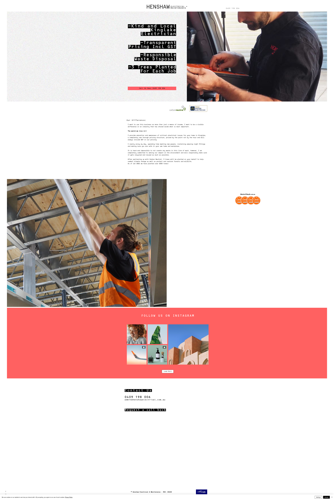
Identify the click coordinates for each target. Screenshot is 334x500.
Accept (326, 497)
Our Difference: (136, 120)
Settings (318, 497)
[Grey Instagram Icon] (6, 494)
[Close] (332, 497)
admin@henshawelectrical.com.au (145, 400)
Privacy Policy (69, 497)
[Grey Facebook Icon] (6, 491)
